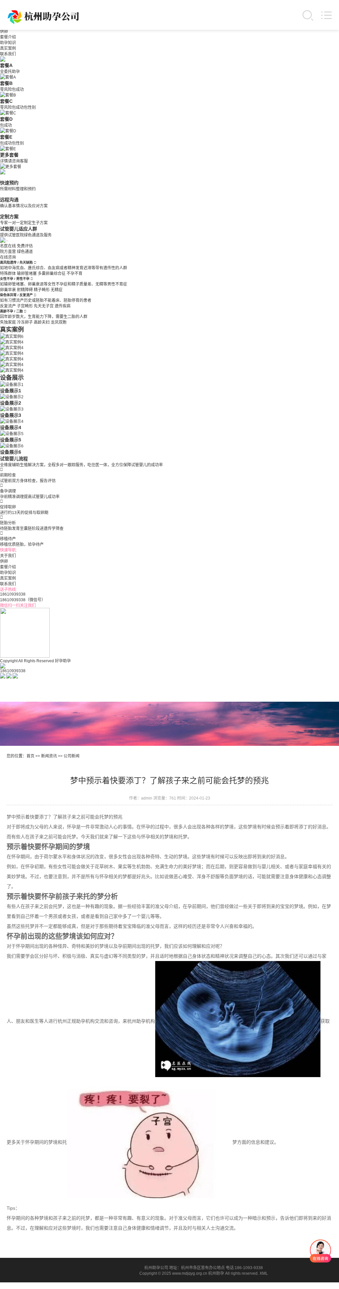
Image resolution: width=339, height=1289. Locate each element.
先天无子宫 (44, 306)
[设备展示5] (12, 433)
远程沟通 (9, 199)
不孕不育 (74, 273)
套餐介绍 (8, 37)
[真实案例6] (12, 336)
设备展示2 (10, 403)
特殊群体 (8, 273)
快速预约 (9, 182)
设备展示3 (10, 415)
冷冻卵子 (25, 322)
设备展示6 (10, 452)
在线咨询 (8, 257)
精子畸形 (42, 290)
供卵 (4, 31)
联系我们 (8, 54)
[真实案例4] (12, 341)
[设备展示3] (12, 408)
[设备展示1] (12, 384)
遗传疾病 (63, 306)
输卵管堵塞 (27, 273)
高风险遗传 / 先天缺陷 (17, 262)
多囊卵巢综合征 (52, 273)
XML (264, 1273)
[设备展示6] (12, 445)
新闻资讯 (49, 756)
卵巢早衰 (8, 290)
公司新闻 (71, 756)
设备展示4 (10, 427)
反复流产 (8, 306)
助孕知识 (8, 42)
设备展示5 (10, 439)
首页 (30, 756)
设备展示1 (10, 390)
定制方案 (9, 216)
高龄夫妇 (42, 322)
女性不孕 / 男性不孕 (15, 279)
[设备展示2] (12, 396)
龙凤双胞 (59, 322)
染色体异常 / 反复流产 (17, 295)
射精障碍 (25, 290)
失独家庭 (8, 322)
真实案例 (8, 48)
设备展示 (12, 377)
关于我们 (8, 555)
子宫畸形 (25, 306)
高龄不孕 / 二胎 (12, 311)
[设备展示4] (12, 421)
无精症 (57, 290)
